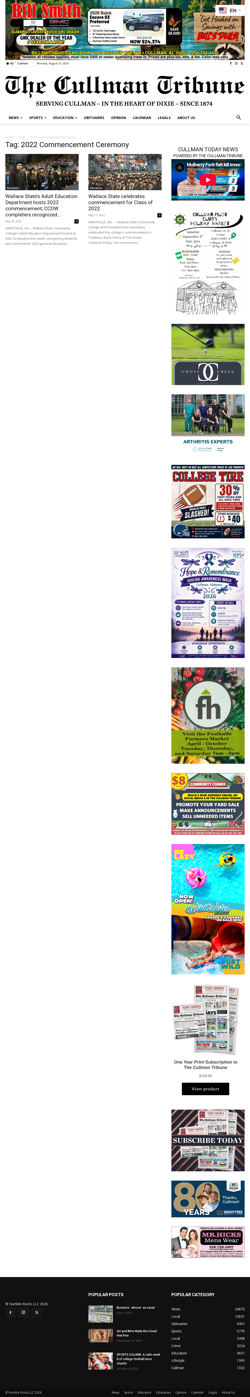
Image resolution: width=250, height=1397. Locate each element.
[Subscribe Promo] (208, 1140)
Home (9, 137)
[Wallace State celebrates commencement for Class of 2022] (125, 172)
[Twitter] (242, 63)
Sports (128, 1392)
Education (13, 188)
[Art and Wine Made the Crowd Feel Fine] (100, 1336)
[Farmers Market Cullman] (208, 715)
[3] (125, 29)
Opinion (181, 1392)
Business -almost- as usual (136, 1307)
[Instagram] (236, 63)
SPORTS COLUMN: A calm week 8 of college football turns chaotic (138, 1359)
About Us (228, 1392)
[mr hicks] (208, 1242)
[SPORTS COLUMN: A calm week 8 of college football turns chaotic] (100, 1361)
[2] (208, 424)
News (115, 1392)
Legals (212, 1392)
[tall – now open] (208, 908)
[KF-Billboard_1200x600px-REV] (208, 1198)
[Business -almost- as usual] (100, 1314)
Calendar (197, 1392)
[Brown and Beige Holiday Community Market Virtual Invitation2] (208, 262)
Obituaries (163, 1392)
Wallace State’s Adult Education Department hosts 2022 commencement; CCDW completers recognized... (41, 205)
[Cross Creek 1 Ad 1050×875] (208, 354)
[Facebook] (231, 63)
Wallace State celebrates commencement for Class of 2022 (120, 202)
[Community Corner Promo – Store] (208, 803)
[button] (239, 118)
